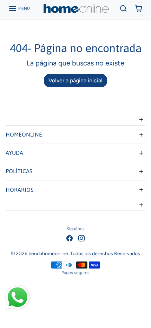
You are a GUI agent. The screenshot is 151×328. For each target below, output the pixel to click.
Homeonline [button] (24, 134)
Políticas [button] (19, 171)
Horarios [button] (19, 190)
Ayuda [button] (14, 153)
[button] (19, 8)
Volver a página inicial (75, 80)
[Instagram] (81, 237)
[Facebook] (70, 237)
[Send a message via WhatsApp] (18, 297)
